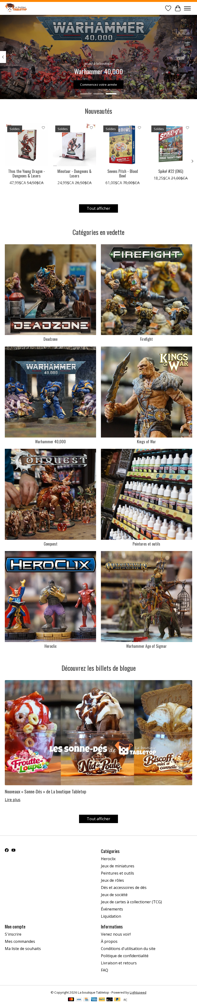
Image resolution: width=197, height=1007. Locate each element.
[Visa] (79, 999)
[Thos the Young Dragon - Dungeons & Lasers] (26, 144)
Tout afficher (98, 208)
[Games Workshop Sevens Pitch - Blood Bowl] (122, 144)
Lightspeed (138, 992)
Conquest (50, 544)
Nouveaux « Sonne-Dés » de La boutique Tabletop (45, 791)
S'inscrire (13, 934)
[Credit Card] (86, 999)
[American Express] (94, 999)
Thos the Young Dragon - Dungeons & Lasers (26, 173)
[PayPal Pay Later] (117, 999)
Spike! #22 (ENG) (170, 171)
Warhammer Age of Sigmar (146, 646)
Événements (112, 909)
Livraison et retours (119, 963)
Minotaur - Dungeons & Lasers (74, 173)
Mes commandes (20, 941)
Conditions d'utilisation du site (128, 948)
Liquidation (111, 916)
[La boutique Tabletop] (17, 8)
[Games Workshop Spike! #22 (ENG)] (170, 144)
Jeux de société (114, 894)
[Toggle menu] (187, 8)
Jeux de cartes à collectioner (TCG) (131, 902)
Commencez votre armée (98, 84)
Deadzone (50, 339)
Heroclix (50, 646)
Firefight (146, 339)
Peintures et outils (146, 544)
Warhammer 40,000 (50, 441)
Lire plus (12, 799)
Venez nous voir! (116, 934)
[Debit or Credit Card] (109, 999)
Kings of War (146, 441)
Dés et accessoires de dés (124, 887)
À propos (109, 941)
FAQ (104, 970)
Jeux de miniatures (117, 866)
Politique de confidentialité (124, 955)
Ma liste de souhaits (23, 948)
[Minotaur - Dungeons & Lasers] (74, 144)
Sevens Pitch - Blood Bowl (122, 173)
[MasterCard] (71, 999)
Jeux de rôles (112, 880)
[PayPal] (102, 999)
